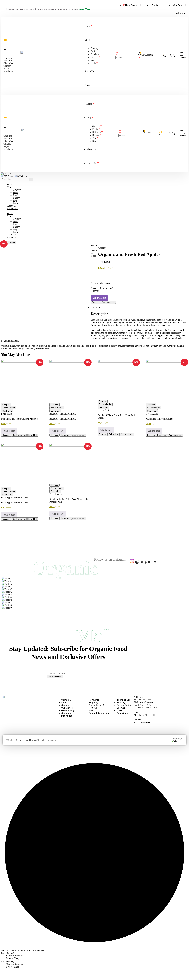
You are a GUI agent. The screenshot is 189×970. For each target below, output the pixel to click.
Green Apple (152, 413)
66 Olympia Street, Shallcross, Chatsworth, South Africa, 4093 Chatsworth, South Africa (146, 703)
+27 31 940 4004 (142, 722)
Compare (96, 302)
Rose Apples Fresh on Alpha (14, 497)
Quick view (7, 411)
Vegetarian (8, 71)
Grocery (102, 248)
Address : (138, 697)
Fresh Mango (7, 413)
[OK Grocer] (7, 173)
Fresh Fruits (8, 60)
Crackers (7, 58)
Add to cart (99, 298)
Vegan (6, 68)
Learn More (84, 9)
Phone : (137, 719)
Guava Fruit (103, 410)
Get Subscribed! (55, 676)
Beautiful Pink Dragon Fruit (62, 413)
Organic (7, 66)
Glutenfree (8, 63)
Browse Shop (12, 958)
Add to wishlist (8, 243)
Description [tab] (96, 307)
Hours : (137, 712)
